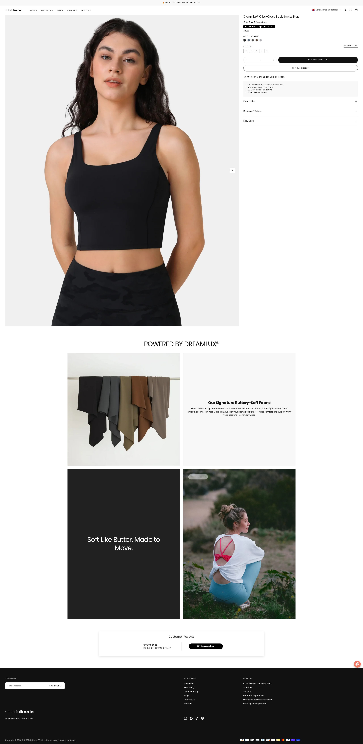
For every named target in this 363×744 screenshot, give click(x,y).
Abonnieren (55, 686)
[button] (345, 10)
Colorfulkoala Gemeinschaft (257, 683)
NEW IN (60, 10)
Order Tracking (191, 691)
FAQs (186, 695)
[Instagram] (185, 718)
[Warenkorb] (356, 10)
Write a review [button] (205, 646)
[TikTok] (197, 718)
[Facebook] (191, 718)
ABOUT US (86, 10)
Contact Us (189, 699)
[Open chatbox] (357, 664)
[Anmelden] (350, 10)
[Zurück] (191, 476)
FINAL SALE (72, 10)
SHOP (32, 10)
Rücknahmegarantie (253, 695)
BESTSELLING (47, 10)
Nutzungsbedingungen (254, 703)
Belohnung (189, 687)
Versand (247, 691)
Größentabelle (351, 46)
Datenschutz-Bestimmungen (258, 699)
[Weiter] (205, 476)
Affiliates (247, 687)
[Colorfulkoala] (19, 712)
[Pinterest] (202, 718)
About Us (188, 703)
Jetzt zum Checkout (300, 68)
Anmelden (189, 683)
